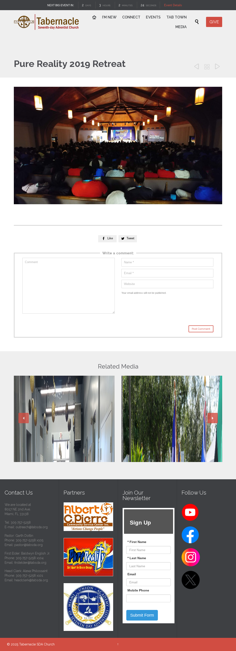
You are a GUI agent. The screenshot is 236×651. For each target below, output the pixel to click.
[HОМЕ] (95, 18)
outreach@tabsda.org (32, 527)
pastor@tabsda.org (28, 545)
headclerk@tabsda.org (31, 580)
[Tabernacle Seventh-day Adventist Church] (46, 22)
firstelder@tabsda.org (30, 562)
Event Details (173, 5)
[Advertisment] (88, 516)
